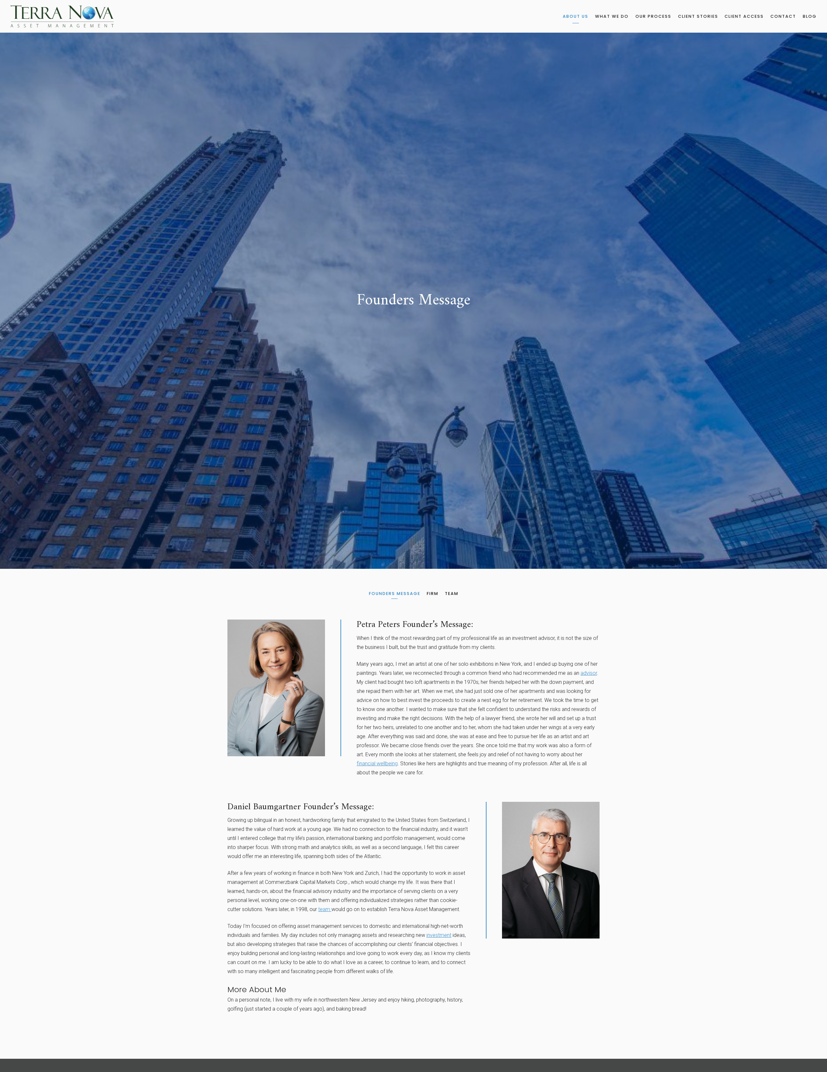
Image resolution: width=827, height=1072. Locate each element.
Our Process (653, 16)
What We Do (612, 16)
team (324, 909)
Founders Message (394, 593)
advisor (589, 673)
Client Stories (698, 16)
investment (438, 935)
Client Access (744, 16)
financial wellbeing (377, 763)
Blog (810, 16)
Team (451, 593)
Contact (783, 16)
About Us (575, 16)
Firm (432, 593)
